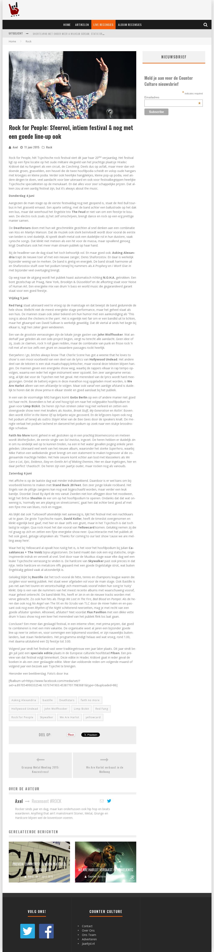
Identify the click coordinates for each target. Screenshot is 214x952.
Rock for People (22, 717)
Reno (30, 876)
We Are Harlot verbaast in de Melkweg (104, 769)
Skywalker (46, 717)
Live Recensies (103, 24)
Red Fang (102, 709)
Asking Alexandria (23, 700)
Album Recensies (130, 24)
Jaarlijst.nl (88, 944)
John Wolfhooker (56, 709)
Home (67, 24)
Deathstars (66, 700)
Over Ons (88, 930)
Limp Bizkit (81, 709)
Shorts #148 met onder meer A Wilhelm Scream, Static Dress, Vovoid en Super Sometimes (87, 33)
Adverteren (89, 939)
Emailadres (172, 97)
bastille (48, 700)
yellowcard (93, 717)
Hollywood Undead (24, 709)
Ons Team (89, 935)
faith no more (90, 700)
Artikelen (82, 24)
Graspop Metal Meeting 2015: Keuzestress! (40, 769)
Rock (49, 147)
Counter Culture (97, 876)
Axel (15, 147)
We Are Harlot (69, 717)
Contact (87, 926)
